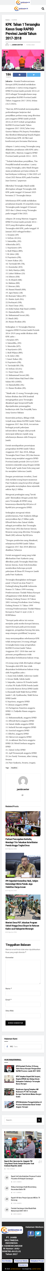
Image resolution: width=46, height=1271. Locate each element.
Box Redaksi (7, 1261)
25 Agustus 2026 (12, 849)
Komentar (10, 958)
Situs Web (9, 1011)
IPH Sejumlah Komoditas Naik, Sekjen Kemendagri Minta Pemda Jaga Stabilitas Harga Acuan (22, 884)
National (10, 834)
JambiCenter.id (15, 1269)
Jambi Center (36, 1269)
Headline (14, 768)
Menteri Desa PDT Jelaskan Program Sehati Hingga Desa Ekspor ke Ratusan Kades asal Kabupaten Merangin (22, 925)
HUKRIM (14, 20)
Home (8, 20)
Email (9, 1000)
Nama (9, 988)
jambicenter (17, 45)
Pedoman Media (21, 1261)
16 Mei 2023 (30, 45)
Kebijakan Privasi (37, 1261)
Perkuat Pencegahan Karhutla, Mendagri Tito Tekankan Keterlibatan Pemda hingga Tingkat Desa (22, 842)
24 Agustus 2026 (12, 890)
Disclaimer (23, 1265)
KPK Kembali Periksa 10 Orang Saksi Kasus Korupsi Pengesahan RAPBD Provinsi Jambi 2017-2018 (28, 1068)
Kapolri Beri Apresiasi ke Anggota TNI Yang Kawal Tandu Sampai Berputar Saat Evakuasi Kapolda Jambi (19, 1163)
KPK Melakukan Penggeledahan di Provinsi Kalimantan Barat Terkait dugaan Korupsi (29, 1104)
